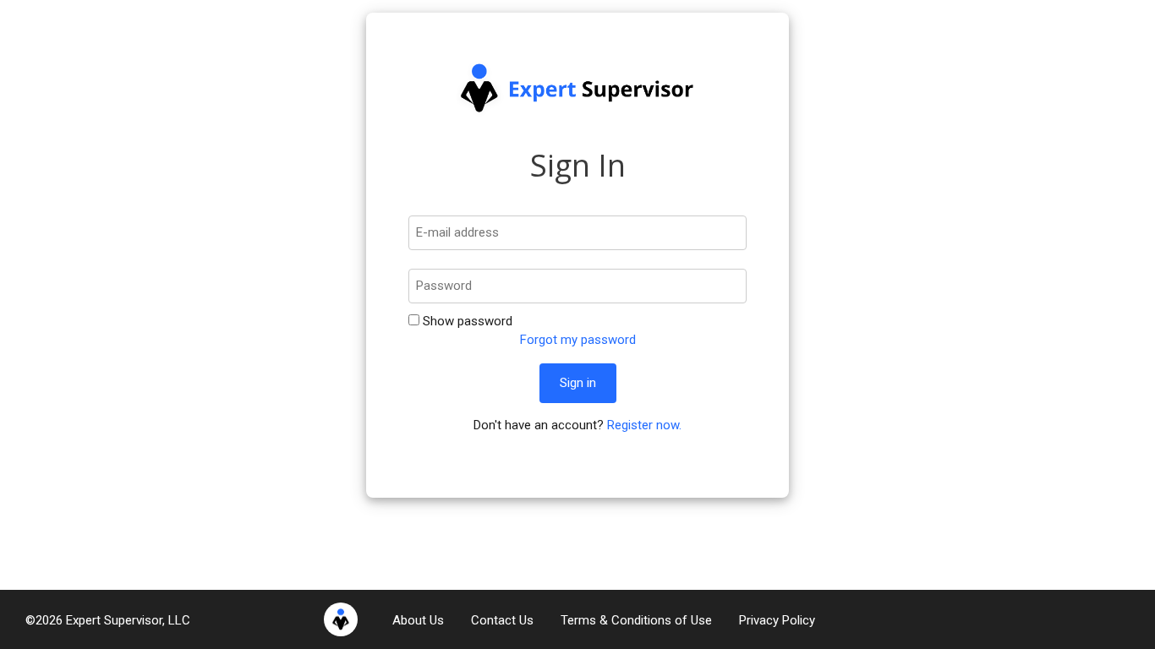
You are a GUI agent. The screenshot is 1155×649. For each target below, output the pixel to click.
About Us (418, 620)
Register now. (644, 425)
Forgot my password (578, 339)
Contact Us (502, 620)
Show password (465, 321)
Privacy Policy (777, 620)
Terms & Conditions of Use (636, 620)
